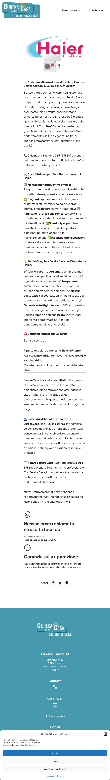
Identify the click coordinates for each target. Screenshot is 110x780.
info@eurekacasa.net (55, 716)
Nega (55, 761)
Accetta (55, 753)
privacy (55, 669)
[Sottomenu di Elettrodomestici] (82, 10)
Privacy (58, 776)
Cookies (50, 776)
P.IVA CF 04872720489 (55, 666)
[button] (105, 734)
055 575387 (55, 698)
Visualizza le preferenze (55, 769)
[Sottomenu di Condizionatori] (107, 10)
